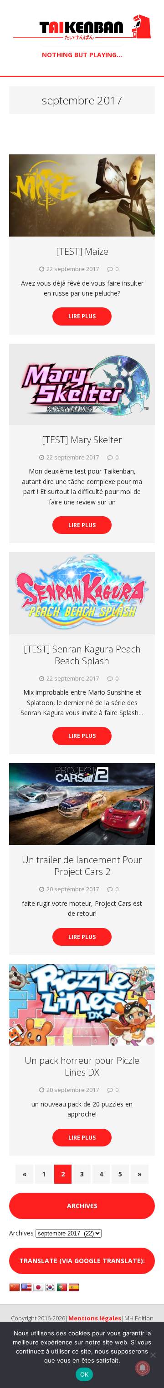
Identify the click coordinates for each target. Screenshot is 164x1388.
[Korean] (50, 1287)
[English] (26, 1287)
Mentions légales (94, 1318)
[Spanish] (73, 1287)
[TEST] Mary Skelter (82, 440)
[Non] (152, 1354)
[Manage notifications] (142, 1368)
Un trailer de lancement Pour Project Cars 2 (82, 866)
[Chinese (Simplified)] (14, 1287)
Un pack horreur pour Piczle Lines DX (82, 1066)
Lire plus (82, 316)
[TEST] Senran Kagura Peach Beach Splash (82, 655)
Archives (21, 1233)
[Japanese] (38, 1287)
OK (84, 1374)
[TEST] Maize (82, 251)
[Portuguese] (61, 1287)
